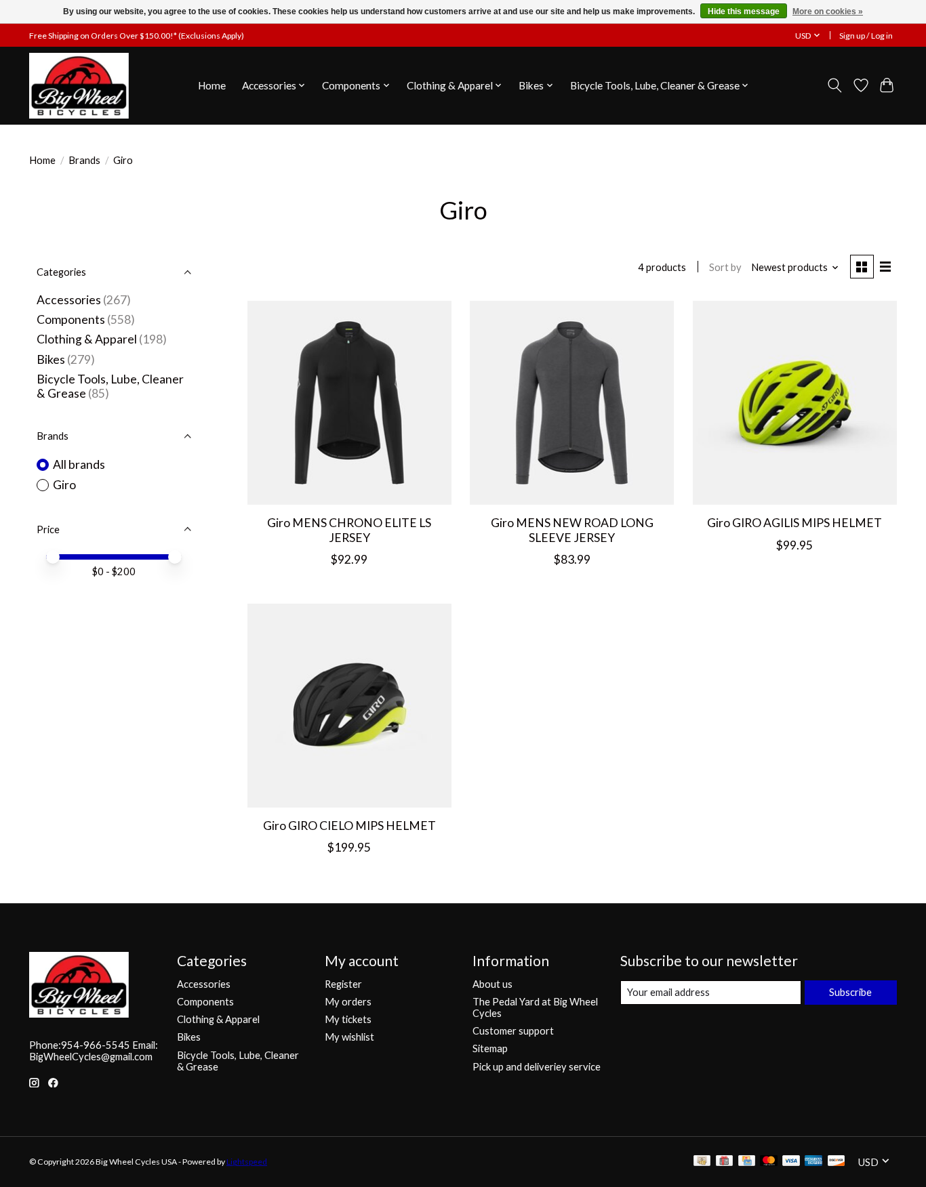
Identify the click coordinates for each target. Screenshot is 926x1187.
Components (71, 319)
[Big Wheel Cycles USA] (79, 85)
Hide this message (744, 11)
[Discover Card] (836, 1161)
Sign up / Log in (866, 35)
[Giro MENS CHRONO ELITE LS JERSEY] (349, 403)
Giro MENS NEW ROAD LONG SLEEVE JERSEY (572, 530)
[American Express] (813, 1161)
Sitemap (490, 1048)
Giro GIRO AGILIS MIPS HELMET (794, 523)
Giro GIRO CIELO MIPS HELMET (349, 825)
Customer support (513, 1031)
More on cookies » (827, 11)
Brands (84, 160)
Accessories (69, 300)
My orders (348, 1001)
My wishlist (349, 1037)
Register (343, 984)
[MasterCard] (769, 1161)
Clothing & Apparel (87, 339)
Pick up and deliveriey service (536, 1067)
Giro (64, 485)
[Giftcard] (724, 1161)
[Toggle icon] (835, 85)
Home (212, 85)
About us (492, 984)
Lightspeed (246, 1162)
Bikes (51, 359)
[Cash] (701, 1161)
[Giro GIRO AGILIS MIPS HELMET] (795, 403)
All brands (79, 464)
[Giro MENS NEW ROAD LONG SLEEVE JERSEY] (572, 403)
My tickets (348, 1019)
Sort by (725, 267)
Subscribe (850, 992)
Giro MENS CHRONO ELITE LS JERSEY (349, 530)
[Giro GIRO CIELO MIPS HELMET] (349, 706)
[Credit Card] (746, 1161)
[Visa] (791, 1161)
